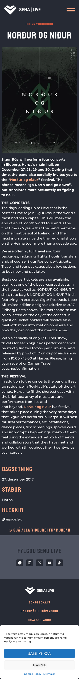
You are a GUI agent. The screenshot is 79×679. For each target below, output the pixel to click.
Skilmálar (49, 673)
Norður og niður (24, 180)
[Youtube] (49, 562)
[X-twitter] (39, 562)
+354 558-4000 (39, 620)
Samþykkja (39, 653)
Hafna (39, 665)
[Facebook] (19, 562)
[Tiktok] (59, 562)
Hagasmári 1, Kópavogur (39, 611)
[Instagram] (29, 562)
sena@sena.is (39, 602)
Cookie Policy (32, 673)
